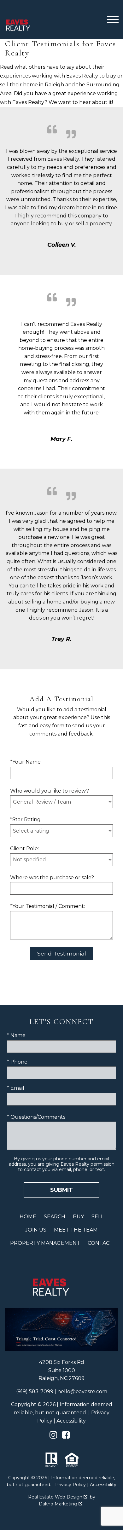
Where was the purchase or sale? (52, 877)
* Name (16, 1035)
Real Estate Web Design (56, 1497)
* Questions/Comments (36, 1117)
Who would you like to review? (49, 791)
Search (54, 1217)
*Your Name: (26, 762)
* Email (15, 1088)
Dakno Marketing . (61, 1504)
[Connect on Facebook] (66, 1437)
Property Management (45, 1243)
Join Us (35, 1230)
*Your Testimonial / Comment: (47, 906)
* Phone (17, 1062)
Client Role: (24, 849)
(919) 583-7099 (34, 1391)
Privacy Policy (70, 1484)
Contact (100, 1243)
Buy (78, 1217)
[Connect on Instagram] (53, 1437)
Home (28, 1217)
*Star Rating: (26, 820)
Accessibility (71, 1421)
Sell (97, 1217)
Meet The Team (76, 1230)
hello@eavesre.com (82, 1391)
